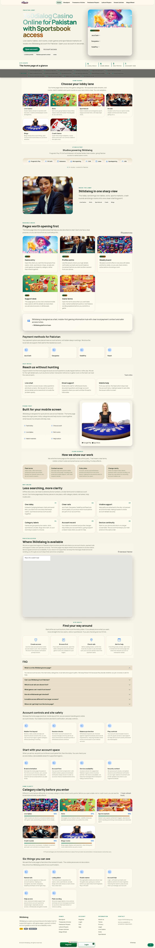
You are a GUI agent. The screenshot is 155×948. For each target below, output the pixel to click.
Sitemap (133, 942)
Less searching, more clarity (81, 73)
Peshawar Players (93, 2)
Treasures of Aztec (78, 2)
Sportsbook (102, 934)
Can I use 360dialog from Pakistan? (37, 680)
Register (81, 919)
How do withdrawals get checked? (36, 694)
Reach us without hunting (35, 73)
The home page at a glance (35, 70)
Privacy (100, 924)
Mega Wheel (130, 2)
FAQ (108, 73)
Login (80, 922)
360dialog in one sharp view (81, 70)
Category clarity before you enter (72, 76)
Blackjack (66, 2)
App (80, 927)
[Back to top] (151, 945)
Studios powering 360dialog (65, 70)
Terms (100, 922)
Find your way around (117, 73)
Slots (100, 932)
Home (59, 2)
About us (101, 919)
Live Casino (102, 929)
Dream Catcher (119, 2)
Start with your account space (54, 76)
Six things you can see (88, 76)
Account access (50, 49)
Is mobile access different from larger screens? (41, 699)
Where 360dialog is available (97, 73)
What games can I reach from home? (37, 690)
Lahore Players (106, 2)
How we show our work (65, 73)
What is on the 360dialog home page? (37, 668)
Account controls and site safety (36, 76)
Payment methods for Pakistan (113, 70)
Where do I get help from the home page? (39, 704)
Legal (100, 927)
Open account (31, 49)
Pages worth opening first (97, 70)
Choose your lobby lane (50, 70)
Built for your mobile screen (51, 73)
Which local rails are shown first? (36, 685)
